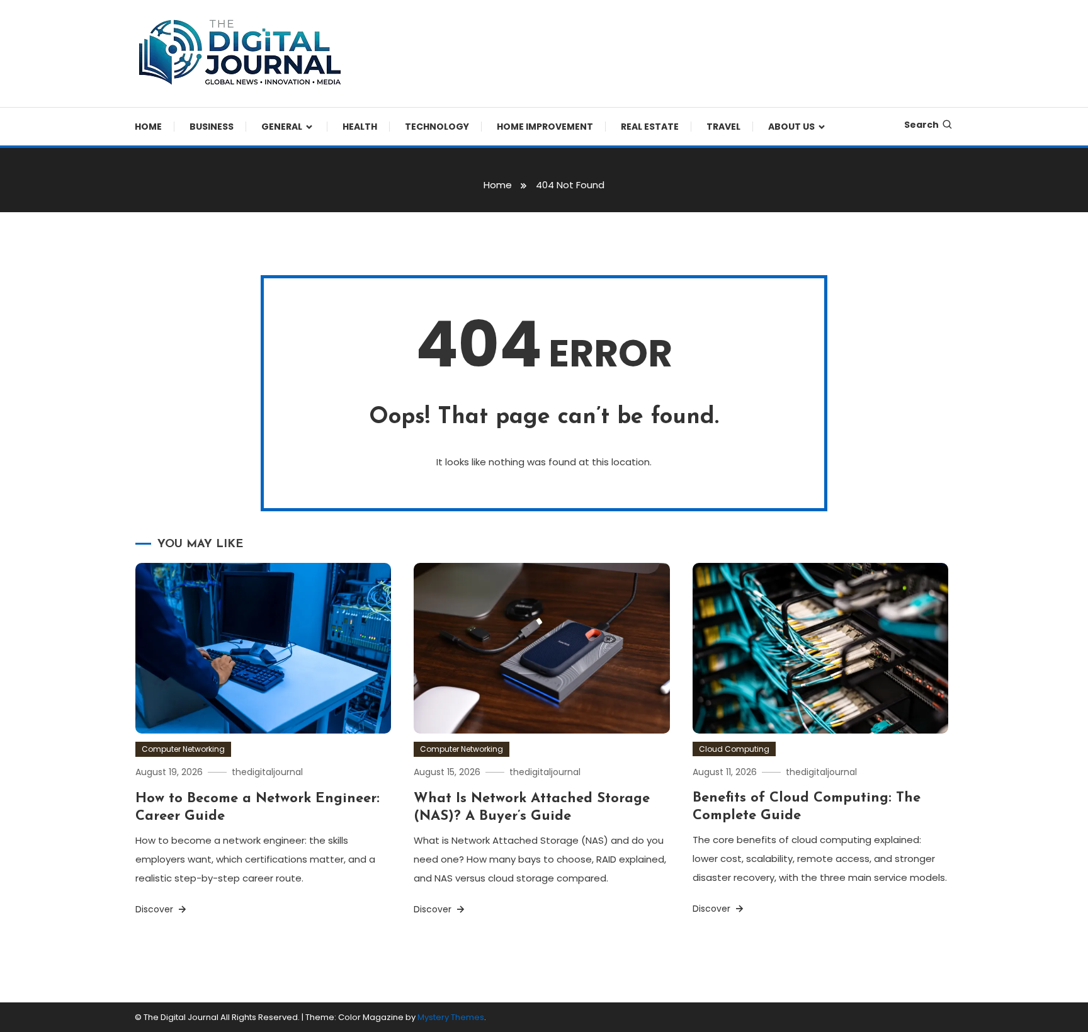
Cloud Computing (734, 749)
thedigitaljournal (267, 772)
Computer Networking (183, 749)
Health (360, 126)
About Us (791, 126)
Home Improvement (545, 126)
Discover (155, 909)
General (281, 126)
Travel (723, 126)
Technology (437, 126)
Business (212, 126)
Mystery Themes (450, 1017)
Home (148, 126)
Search (921, 124)
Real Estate (650, 126)
